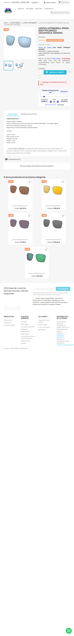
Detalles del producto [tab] (29, 114)
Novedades (7, 323)
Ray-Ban (29, 9)
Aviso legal (24, 324)
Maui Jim (38, 9)
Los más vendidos (9, 325)
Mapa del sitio (25, 341)
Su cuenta (42, 317)
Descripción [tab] (12, 114)
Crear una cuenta (44, 327)
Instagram (14, 308)
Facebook (6, 308)
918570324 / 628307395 (20, 2)
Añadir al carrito (55, 72)
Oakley (21, 9)
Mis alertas (42, 330)
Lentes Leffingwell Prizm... (20, 206)
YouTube (10, 308)
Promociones (8, 320)
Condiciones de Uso (27, 327)
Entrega (23, 322)
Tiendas (23, 343)
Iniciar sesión (42, 325)
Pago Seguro (25, 334)
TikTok (19, 308)
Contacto (48, 9)
